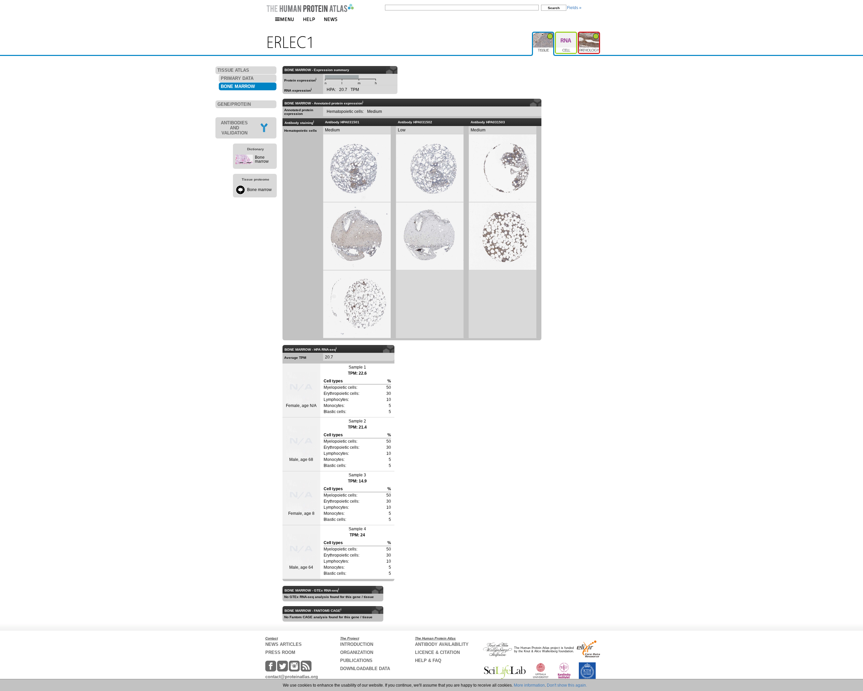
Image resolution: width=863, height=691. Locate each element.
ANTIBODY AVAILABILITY (442, 644)
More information (529, 685)
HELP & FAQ (428, 660)
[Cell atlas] (566, 34)
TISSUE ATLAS (233, 70)
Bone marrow (262, 159)
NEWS (331, 19)
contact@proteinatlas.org (291, 676)
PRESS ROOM (280, 652)
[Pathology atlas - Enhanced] (589, 34)
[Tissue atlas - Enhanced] (543, 34)
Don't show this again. (567, 685)
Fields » (574, 7)
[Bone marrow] (244, 162)
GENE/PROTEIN (234, 104)
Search (554, 8)
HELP (309, 19)
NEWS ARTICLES (283, 644)
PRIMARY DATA (237, 78)
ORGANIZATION (356, 652)
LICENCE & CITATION (437, 652)
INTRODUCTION (356, 644)
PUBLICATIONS (356, 660)
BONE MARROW (238, 86)
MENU (287, 19)
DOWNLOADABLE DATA (365, 668)
